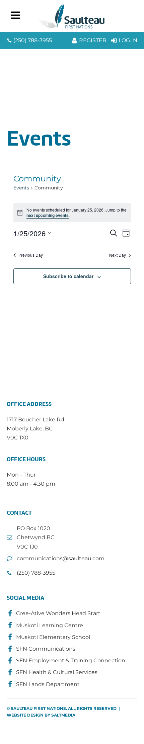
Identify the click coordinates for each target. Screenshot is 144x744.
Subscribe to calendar (68, 276)
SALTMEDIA (63, 715)
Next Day (117, 255)
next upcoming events (47, 215)
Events (21, 188)
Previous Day (30, 255)
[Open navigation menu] (15, 16)
